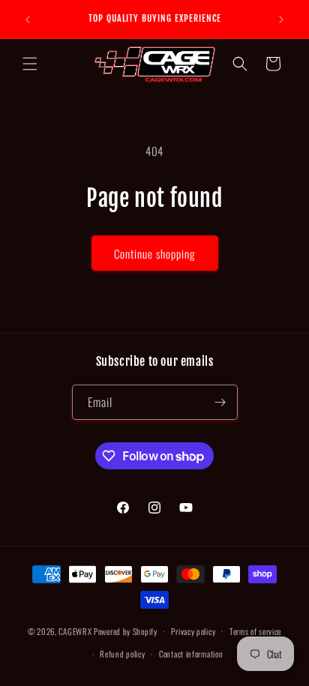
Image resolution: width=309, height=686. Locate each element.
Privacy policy (193, 631)
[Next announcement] (281, 19)
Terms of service (255, 631)
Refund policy (122, 654)
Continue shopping (155, 253)
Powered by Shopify (126, 631)
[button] (30, 63)
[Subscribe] (220, 402)
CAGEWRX (75, 631)
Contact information (191, 654)
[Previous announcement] (27, 19)
